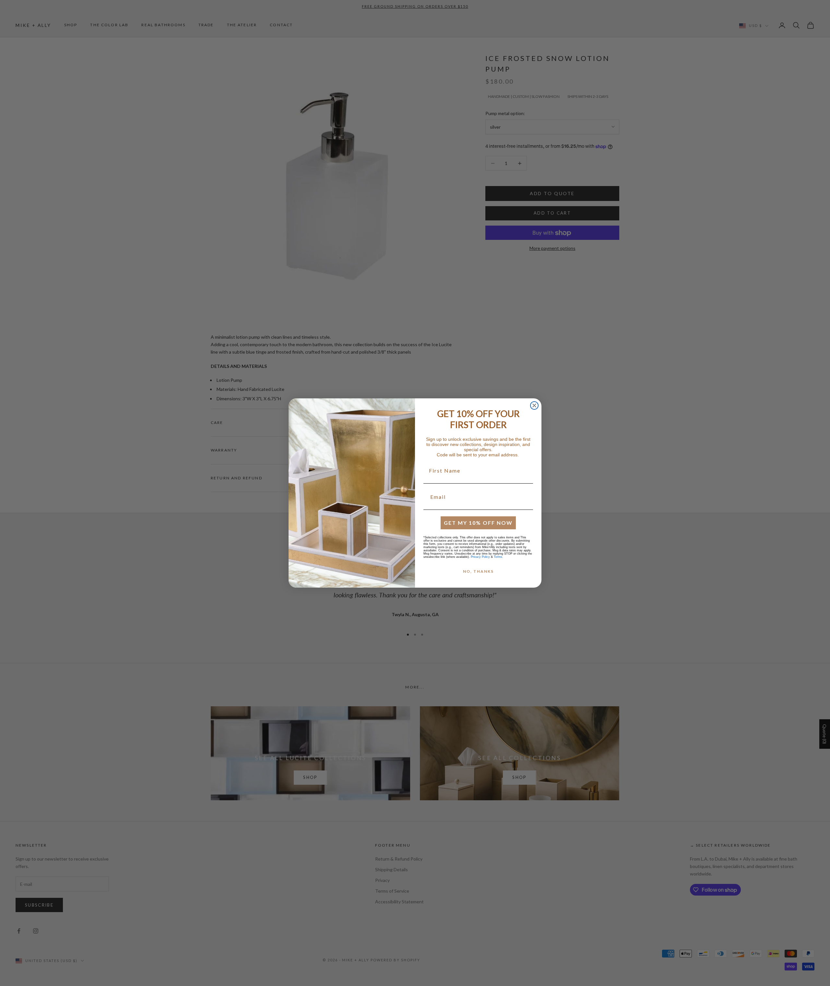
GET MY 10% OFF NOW (478, 523)
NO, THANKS (478, 571)
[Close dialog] (534, 405)
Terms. (498, 556)
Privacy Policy (480, 556)
